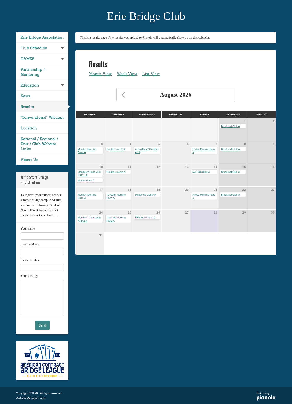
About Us (29, 159)
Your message (29, 276)
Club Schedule (34, 48)
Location (29, 128)
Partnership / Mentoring (33, 72)
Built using (263, 395)
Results (27, 106)
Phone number (30, 260)
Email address (30, 244)
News (25, 96)
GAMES (27, 58)
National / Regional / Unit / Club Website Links (39, 143)
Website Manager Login (31, 398)
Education (30, 85)
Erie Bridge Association (42, 37)
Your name (28, 228)
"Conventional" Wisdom (42, 117)
